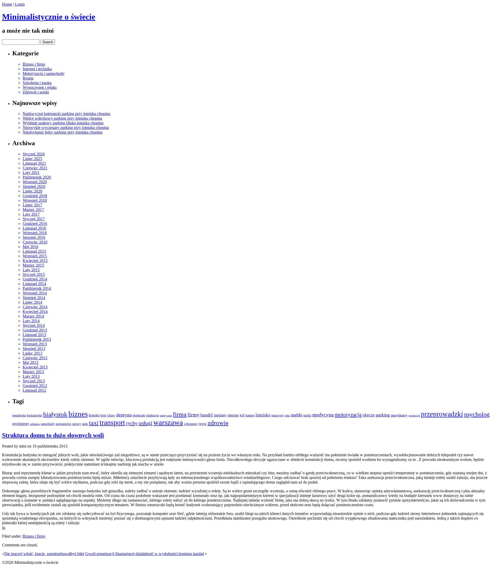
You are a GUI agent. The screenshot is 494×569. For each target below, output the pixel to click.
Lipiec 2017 (32, 205)
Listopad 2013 (34, 334)
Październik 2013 (37, 339)
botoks (94, 415)
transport (112, 422)
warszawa (168, 422)
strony (76, 424)
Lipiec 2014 (32, 302)
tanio (85, 424)
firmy (193, 414)
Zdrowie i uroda (36, 92)
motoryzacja (348, 414)
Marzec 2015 (33, 265)
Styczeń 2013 (34, 381)
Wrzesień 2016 (35, 233)
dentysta (124, 414)
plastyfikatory (399, 415)
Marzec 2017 (33, 209)
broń (103, 415)
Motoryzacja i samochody (44, 73)
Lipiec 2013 (32, 353)
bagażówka (19, 415)
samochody (48, 424)
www (203, 424)
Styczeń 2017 (34, 219)
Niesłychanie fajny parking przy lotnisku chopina (62, 132)
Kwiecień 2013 (35, 367)
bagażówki (34, 415)
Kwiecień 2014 (35, 311)
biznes (78, 414)
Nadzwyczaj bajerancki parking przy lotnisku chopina (66, 113)
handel (206, 415)
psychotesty (20, 424)
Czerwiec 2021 (35, 168)
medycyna (323, 414)
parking (383, 414)
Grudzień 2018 (35, 196)
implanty (220, 415)
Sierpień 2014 (34, 297)
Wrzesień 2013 (35, 344)
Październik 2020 (37, 177)
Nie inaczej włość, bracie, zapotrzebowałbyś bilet (44, 554)
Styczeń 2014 (34, 325)
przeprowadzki (442, 414)
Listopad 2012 (34, 390)
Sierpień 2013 (34, 348)
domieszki (139, 415)
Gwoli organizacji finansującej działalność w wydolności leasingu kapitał (144, 554)
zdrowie (218, 422)
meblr (307, 415)
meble (296, 414)
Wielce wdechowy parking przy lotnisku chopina (62, 118)
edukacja (152, 415)
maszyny (277, 415)
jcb (242, 415)
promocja (414, 415)
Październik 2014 (37, 288)
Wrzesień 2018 (35, 200)
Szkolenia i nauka (37, 83)
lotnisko (262, 415)
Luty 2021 (31, 172)
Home (7, 4)
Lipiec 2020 (32, 191)
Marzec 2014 (33, 316)
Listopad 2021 (34, 163)
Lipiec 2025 (32, 158)
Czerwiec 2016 (35, 242)
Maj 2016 (30, 246)
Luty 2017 (31, 214)
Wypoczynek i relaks (40, 87)
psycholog (477, 414)
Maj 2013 (30, 362)
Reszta (28, 78)
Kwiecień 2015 (35, 260)
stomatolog (63, 424)
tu (3, 527)
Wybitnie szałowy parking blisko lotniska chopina (63, 123)
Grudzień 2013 (35, 330)
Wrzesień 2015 (35, 256)
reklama (35, 424)
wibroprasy (191, 424)
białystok (55, 414)
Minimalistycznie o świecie (48, 16)
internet (233, 415)
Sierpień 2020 (34, 186)
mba (287, 415)
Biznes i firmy (34, 64)
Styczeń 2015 (34, 274)
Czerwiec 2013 (35, 358)
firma (180, 414)
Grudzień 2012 (35, 385)
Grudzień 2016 (35, 223)
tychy (132, 423)
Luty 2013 (31, 376)
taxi (94, 422)
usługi (145, 423)
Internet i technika (37, 69)
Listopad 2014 (34, 284)
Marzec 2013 (33, 372)
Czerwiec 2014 (35, 307)
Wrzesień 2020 (35, 182)
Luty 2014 (31, 321)
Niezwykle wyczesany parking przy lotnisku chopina (66, 127)
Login (20, 4)
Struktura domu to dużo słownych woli (53, 435)
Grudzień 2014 (35, 279)
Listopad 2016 (34, 228)
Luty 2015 (31, 270)
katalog (250, 415)
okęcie (369, 415)
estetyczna (166, 415)
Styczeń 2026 (34, 154)
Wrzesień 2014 (35, 293)
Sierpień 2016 (34, 237)
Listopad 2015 (34, 251)
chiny (111, 415)
